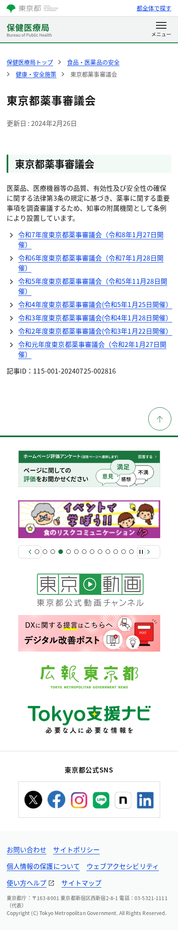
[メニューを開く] (161, 30)
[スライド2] (45, 551)
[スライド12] (123, 551)
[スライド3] (53, 551)
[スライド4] (60, 551)
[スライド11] (115, 551)
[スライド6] (76, 551)
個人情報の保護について (43, 866)
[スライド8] (92, 551)
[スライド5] (68, 551)
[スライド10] (108, 551)
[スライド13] (131, 551)
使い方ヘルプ (26, 883)
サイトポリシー (76, 849)
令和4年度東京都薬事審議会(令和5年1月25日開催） (95, 304)
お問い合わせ (26, 849)
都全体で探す (154, 8)
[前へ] (29, 551)
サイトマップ (81, 883)
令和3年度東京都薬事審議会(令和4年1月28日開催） (95, 317)
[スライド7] (84, 551)
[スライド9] (100, 551)
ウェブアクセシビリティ (123, 866)
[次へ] (148, 551)
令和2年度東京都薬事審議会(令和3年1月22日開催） (95, 331)
